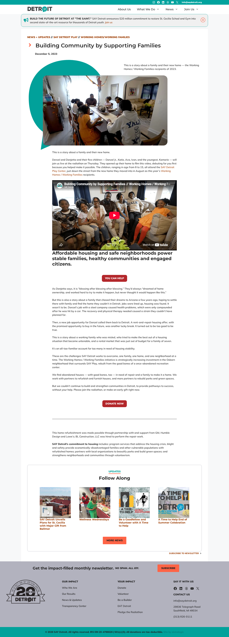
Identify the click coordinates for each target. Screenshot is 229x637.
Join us (108, 22)
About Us (124, 9)
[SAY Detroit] (39, 9)
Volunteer (123, 593)
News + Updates (38, 37)
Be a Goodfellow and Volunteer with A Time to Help (133, 522)
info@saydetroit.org (192, 2)
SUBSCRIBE (168, 568)
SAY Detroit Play (65, 37)
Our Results (68, 593)
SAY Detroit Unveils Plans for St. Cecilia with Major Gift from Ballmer (53, 524)
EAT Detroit (124, 606)
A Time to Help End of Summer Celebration (172, 521)
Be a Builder (125, 599)
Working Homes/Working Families (105, 37)
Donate (122, 587)
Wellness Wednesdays (94, 519)
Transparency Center (74, 606)
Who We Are (69, 587)
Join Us (189, 9)
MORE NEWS (115, 540)
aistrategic (178, 631)
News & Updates (72, 599)
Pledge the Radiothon (130, 612)
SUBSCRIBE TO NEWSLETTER (184, 553)
